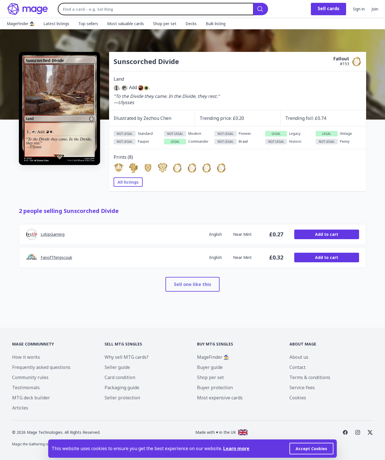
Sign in (359, 9)
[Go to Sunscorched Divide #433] (133, 168)
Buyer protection (215, 387)
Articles (20, 408)
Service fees (302, 387)
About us (298, 357)
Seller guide (117, 367)
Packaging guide (122, 387)
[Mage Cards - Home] (28, 9)
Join (374, 9)
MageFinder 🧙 (213, 357)
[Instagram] (357, 432)
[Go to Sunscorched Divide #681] (192, 168)
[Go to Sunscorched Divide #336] (148, 168)
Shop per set (210, 377)
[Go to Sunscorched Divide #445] (221, 168)
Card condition (120, 377)
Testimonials (26, 387)
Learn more (236, 448)
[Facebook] (345, 432)
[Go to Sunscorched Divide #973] (177, 168)
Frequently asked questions (41, 367)
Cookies (297, 398)
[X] (370, 432)
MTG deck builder (31, 398)
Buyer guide (210, 367)
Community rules (30, 377)
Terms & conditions (309, 377)
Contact (297, 367)
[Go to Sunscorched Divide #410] (119, 168)
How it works (26, 357)
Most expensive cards (220, 398)
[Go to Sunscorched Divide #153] (207, 168)
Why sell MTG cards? (127, 357)
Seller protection (122, 398)
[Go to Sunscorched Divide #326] (163, 168)
